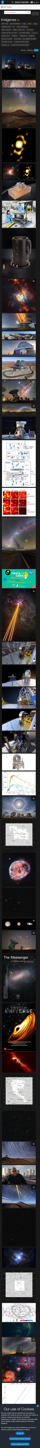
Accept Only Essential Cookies (20, 1439)
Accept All (20, 1433)
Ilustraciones (24, 33)
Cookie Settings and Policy (20, 1444)
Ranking (30, 50)
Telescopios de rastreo (20, 45)
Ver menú (7, 7)
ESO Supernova (22, 27)
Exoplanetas (6, 30)
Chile (35, 24)
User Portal (24, 2)
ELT (14, 27)
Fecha (36, 50)
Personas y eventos (27, 36)
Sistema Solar (7, 42)
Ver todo (5, 24)
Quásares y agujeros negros (25, 39)
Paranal (15, 36)
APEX (29, 24)
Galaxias (30, 30)
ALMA (24, 24)
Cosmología (6, 27)
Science (17, 2)
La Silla (34, 33)
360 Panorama (15, 24)
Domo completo (19, 30)
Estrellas (5, 45)
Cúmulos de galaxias (9, 33)
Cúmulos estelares (21, 42)
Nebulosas (6, 36)
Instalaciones (7, 39)
